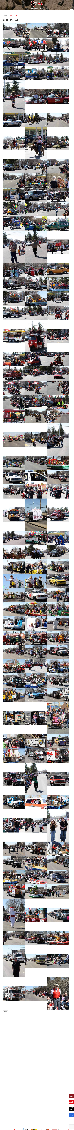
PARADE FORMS (71, 1095)
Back (6, 15)
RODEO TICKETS (71, 1102)
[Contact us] (41, 8)
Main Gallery (13, 15)
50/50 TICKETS (71, 1108)
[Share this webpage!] (44, 8)
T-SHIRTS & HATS (71, 1115)
